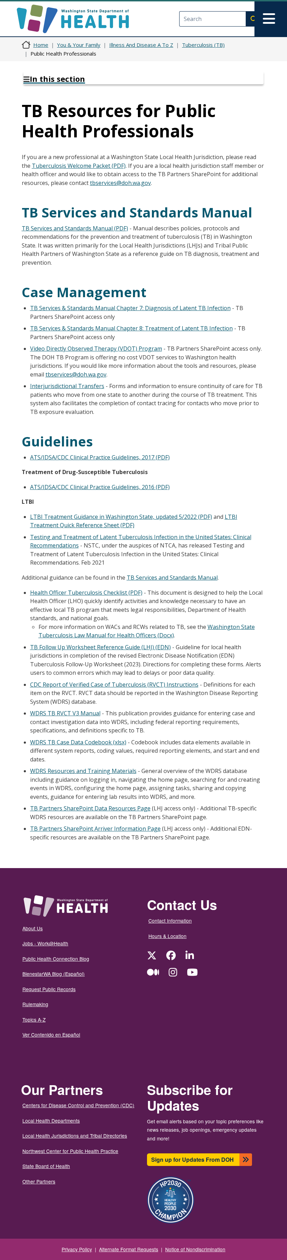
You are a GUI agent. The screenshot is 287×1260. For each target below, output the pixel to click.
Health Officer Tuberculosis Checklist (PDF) (86, 592)
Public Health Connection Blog (55, 958)
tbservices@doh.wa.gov (120, 183)
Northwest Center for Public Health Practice (70, 1150)
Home (40, 44)
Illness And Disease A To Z (141, 44)
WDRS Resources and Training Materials (83, 771)
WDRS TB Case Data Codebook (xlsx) (78, 742)
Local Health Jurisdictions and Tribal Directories (74, 1135)
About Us (32, 928)
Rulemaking (35, 1004)
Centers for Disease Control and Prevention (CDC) (78, 1105)
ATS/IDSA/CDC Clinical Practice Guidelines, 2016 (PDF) (100, 487)
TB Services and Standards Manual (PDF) (75, 228)
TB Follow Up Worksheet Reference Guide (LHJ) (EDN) (100, 647)
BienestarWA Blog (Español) (53, 973)
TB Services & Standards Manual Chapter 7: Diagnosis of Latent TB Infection (130, 308)
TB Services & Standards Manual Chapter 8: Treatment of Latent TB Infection (131, 328)
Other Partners (38, 1181)
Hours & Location (167, 935)
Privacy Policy (77, 1249)
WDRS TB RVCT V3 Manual (65, 713)
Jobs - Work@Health (45, 943)
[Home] (79, 18)
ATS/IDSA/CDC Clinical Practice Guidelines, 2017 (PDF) (100, 457)
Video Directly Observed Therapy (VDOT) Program (96, 348)
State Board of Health (46, 1165)
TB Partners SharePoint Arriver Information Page (95, 828)
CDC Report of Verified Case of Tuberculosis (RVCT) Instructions (114, 684)
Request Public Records (49, 989)
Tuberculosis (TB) (203, 44)
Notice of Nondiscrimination (195, 1249)
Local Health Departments (51, 1120)
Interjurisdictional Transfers (67, 386)
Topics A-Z (34, 1019)
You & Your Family (78, 44)
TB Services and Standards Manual (172, 577)
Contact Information (170, 920)
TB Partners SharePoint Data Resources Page (90, 808)
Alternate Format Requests (128, 1249)
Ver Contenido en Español (51, 1034)
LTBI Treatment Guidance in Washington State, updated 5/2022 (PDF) (121, 517)
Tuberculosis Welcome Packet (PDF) (79, 166)
